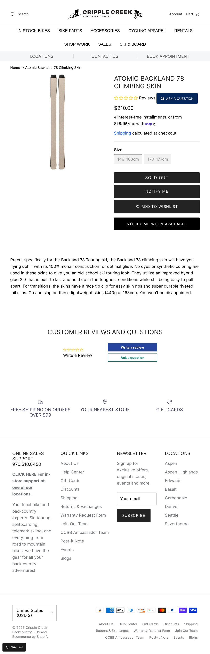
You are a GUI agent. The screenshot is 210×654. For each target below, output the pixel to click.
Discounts (70, 489)
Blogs (65, 558)
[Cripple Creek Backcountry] (105, 14)
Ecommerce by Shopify (30, 636)
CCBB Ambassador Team (84, 532)
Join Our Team (74, 523)
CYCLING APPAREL (147, 30)
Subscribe (133, 515)
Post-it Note (72, 541)
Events (67, 549)
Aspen (171, 463)
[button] (126, 98)
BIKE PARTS (70, 30)
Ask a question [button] (132, 358)
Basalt (171, 489)
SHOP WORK (77, 44)
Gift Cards (70, 480)
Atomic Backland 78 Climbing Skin (53, 68)
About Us (69, 463)
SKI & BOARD (133, 44)
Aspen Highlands (181, 472)
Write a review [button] (132, 347)
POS (36, 632)
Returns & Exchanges (81, 506)
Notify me (156, 191)
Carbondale (176, 497)
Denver (172, 506)
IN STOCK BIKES (33, 30)
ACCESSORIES (105, 30)
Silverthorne (177, 523)
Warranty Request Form (83, 515)
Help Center (72, 472)
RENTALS (183, 30)
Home (15, 68)
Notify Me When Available (157, 224)
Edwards (173, 480)
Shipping (122, 133)
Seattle (172, 515)
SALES (104, 44)
